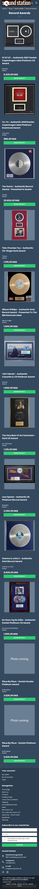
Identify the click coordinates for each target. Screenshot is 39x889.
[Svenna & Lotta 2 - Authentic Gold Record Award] (19, 537)
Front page (6, 789)
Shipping (5, 802)
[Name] (19, 830)
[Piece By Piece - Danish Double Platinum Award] (19, 660)
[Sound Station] (16, 3)
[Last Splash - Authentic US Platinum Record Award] (19, 476)
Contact (5, 795)
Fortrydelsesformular (9, 805)
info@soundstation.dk (13, 869)
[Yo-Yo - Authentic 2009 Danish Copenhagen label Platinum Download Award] (19, 101)
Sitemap (5, 820)
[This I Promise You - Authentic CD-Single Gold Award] (19, 227)
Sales (4, 807)
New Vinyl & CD (7, 810)
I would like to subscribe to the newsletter (18, 839)
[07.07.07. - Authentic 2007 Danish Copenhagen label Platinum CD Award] (19, 37)
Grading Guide (7, 797)
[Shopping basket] (36, 3)
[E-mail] (19, 834)
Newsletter (6, 817)
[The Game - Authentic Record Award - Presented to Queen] (19, 165)
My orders (5, 775)
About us (5, 792)
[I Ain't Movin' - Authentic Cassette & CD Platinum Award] (19, 353)
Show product (19, 78)
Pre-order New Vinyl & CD (11, 812)
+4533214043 (10, 863)
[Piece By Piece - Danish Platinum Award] (19, 722)
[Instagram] (7, 873)
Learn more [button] (7, 882)
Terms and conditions (10, 800)
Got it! (19, 886)
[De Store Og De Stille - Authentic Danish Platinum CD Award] (19, 599)
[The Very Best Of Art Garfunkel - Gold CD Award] (19, 414)
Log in (4, 780)
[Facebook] (3, 873)
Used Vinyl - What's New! (11, 815)
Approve (19, 845)
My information (7, 777)
